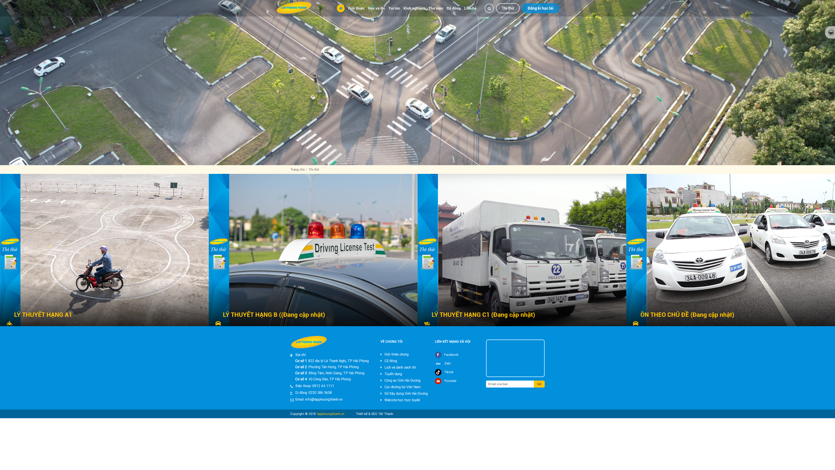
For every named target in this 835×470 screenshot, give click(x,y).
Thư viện (436, 8)
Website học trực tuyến (402, 400)
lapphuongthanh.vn (330, 414)
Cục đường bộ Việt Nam (402, 387)
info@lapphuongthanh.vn (323, 399)
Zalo (447, 363)
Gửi (539, 384)
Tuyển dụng (393, 374)
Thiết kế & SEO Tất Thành (374, 414)
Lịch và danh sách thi (400, 367)
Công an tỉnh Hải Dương (402, 380)
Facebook (451, 355)
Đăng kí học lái (540, 8)
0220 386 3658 (320, 393)
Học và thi (376, 8)
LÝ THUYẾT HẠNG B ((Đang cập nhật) (274, 314)
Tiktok (448, 372)
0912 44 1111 (323, 386)
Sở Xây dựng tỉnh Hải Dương (406, 393)
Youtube (450, 381)
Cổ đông (454, 8)
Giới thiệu (356, 8)
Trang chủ (297, 169)
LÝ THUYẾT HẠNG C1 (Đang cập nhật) (483, 314)
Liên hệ (470, 8)
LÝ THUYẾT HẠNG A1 (43, 314)
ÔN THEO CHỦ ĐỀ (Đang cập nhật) (687, 314)
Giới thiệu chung (396, 354)
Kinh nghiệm (414, 8)
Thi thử (508, 8)
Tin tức (394, 8)
